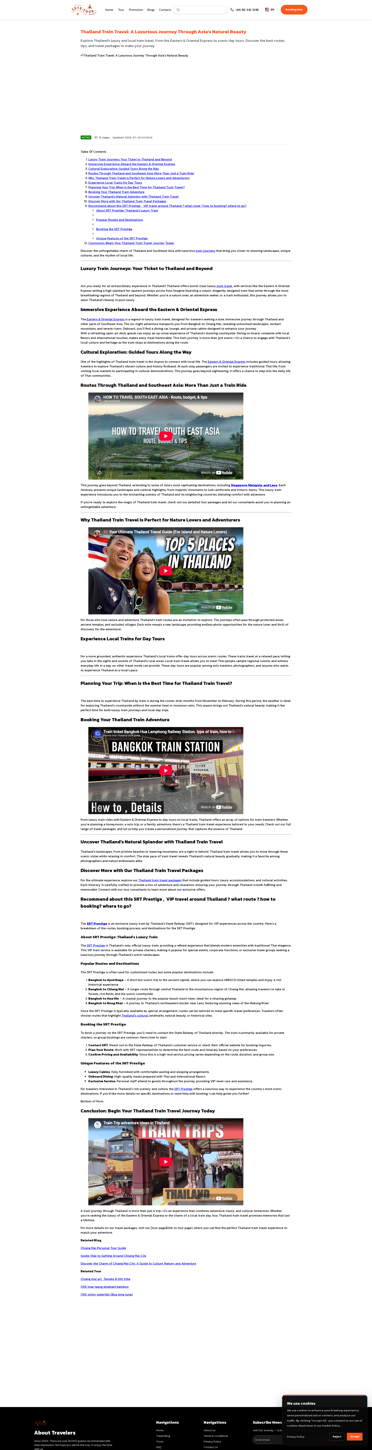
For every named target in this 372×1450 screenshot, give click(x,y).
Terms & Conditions (216, 1436)
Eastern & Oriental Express (105, 319)
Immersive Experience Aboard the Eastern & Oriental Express (131, 164)
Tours (159, 1442)
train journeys (205, 250)
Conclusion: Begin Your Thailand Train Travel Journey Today (131, 243)
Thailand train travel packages (160, 880)
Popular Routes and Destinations (119, 219)
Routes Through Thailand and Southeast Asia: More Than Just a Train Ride (141, 173)
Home (160, 1430)
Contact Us (211, 1447)
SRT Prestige (95, 945)
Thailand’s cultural (135, 1015)
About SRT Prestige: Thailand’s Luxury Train (127, 210)
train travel (224, 286)
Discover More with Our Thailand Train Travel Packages (127, 201)
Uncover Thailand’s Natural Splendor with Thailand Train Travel (133, 196)
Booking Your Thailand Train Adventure (116, 192)
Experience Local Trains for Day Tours (115, 182)
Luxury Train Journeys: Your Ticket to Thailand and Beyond (130, 159)
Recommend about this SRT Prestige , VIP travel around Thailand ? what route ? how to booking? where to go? (167, 205)
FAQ (158, 1447)
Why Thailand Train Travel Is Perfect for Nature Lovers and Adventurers (138, 178)
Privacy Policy (295, 1437)
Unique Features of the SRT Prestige (122, 238)
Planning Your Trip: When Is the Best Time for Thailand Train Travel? (136, 187)
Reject (337, 1437)
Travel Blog (163, 1436)
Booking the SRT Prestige (114, 229)
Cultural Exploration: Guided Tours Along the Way (123, 168)
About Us (209, 1430)
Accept (354, 1437)
